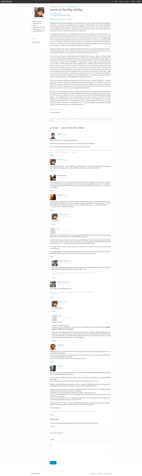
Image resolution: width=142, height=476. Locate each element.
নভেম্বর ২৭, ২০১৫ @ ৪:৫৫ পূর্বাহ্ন (63, 284)
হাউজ (116, 1)
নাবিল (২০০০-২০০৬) (62, 6)
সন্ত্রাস (59, 109)
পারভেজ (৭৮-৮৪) (61, 366)
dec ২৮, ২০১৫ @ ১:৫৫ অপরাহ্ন (65, 317)
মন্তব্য (51, 446)
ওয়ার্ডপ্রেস (93, 473)
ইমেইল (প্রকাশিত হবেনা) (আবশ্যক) (56, 433)
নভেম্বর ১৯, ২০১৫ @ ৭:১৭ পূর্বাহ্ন (63, 197)
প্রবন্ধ (61, 15)
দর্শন (59, 15)
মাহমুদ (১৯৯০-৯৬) (61, 134)
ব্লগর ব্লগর (65, 15)
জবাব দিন (52, 155)
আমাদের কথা (99, 473)
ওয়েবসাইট (52, 439)
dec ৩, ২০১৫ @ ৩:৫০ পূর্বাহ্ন (64, 303)
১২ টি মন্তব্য (69, 19)
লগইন (133, 1)
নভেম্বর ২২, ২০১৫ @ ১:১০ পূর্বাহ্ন (63, 230)
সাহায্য (126, 1)
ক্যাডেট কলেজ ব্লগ (6, 2)
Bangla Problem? (108, 473)
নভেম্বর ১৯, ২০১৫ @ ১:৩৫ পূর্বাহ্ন (63, 177)
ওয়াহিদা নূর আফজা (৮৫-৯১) (65, 261)
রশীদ (58, 228)
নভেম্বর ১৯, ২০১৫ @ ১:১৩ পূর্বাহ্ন (63, 161)
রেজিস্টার (139, 1)
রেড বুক (121, 1)
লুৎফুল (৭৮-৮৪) (60, 345)
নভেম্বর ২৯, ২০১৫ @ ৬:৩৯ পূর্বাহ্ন (63, 347)
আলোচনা (55, 15)
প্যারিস (56, 109)
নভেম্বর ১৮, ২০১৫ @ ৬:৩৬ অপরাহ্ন (64, 136)
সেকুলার (62, 109)
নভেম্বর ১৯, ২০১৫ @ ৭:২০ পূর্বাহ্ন (65, 216)
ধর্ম (53, 109)
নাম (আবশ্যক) (52, 426)
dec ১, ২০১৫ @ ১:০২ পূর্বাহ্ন (62, 368)
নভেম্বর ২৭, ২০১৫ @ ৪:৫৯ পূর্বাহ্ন (65, 263)
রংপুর (69, 15)
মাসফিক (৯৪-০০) (61, 195)
